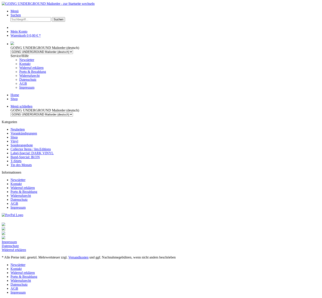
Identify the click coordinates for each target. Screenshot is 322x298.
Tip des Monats (21, 165)
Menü (15, 11)
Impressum (26, 87)
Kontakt (24, 64)
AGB (23, 83)
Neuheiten (18, 129)
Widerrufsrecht (29, 75)
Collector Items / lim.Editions (31, 149)
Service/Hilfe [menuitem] (28, 71)
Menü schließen (21, 106)
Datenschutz (27, 79)
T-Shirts (16, 161)
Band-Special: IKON (25, 157)
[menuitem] (165, 11)
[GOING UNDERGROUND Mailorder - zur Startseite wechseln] (48, 3)
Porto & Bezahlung (32, 72)
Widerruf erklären (31, 68)
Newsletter (26, 60)
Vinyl (14, 141)
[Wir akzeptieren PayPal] (12, 215)
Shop (14, 137)
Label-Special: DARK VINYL (32, 153)
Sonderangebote (22, 145)
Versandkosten (78, 257)
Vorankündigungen (24, 133)
